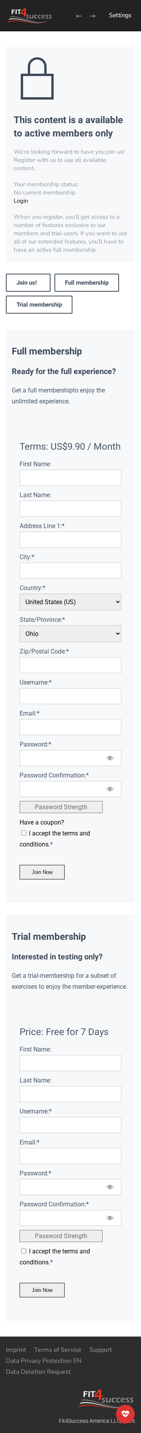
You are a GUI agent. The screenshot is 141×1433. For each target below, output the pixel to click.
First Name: (35, 464)
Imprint (16, 1350)
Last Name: (35, 495)
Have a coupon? (42, 822)
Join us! (28, 282)
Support (100, 1350)
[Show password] (110, 758)
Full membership (86, 282)
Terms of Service (57, 1350)
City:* (27, 557)
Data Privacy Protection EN (43, 1361)
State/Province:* (42, 619)
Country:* (32, 588)
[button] (120, 15)
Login (21, 201)
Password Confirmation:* (54, 775)
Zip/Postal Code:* (44, 651)
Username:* (36, 682)
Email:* (30, 713)
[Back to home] (29, 15)
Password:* (35, 744)
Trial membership (39, 304)
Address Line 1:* (42, 526)
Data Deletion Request (38, 1372)
